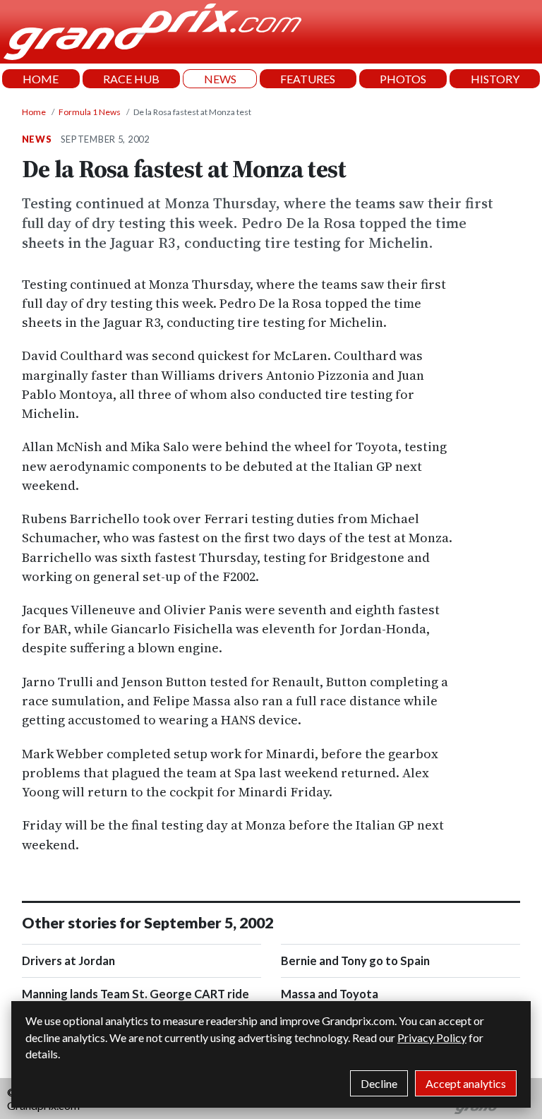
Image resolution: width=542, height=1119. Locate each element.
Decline (379, 1083)
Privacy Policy (431, 1037)
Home (34, 112)
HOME (41, 78)
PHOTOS (403, 78)
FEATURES (307, 78)
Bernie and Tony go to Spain (355, 961)
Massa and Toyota (329, 994)
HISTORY (495, 78)
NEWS (220, 78)
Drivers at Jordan (68, 961)
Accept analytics (466, 1083)
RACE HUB (131, 78)
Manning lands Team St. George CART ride (135, 994)
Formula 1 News (90, 112)
